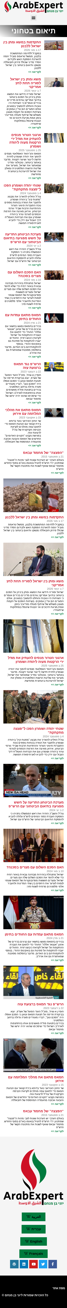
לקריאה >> (34, 71)
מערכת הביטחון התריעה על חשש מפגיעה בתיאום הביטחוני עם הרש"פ (22, 238)
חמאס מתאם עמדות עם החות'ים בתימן (23, 317)
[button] (34, 18)
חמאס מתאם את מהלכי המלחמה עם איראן (23, 412)
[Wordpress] (14, 1264)
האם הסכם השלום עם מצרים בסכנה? (24, 274)
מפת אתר (58, 1288)
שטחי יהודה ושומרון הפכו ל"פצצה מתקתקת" (22, 187)
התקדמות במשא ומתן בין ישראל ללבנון (22, 44)
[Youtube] (33, 1264)
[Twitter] (43, 1264)
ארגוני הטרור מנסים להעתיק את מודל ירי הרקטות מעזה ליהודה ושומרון (25, 140)
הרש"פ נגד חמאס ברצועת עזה (27, 366)
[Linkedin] (24, 1264)
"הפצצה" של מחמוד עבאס (43, 453)
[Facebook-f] (52, 1264)
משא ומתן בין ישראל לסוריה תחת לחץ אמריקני (25, 83)
